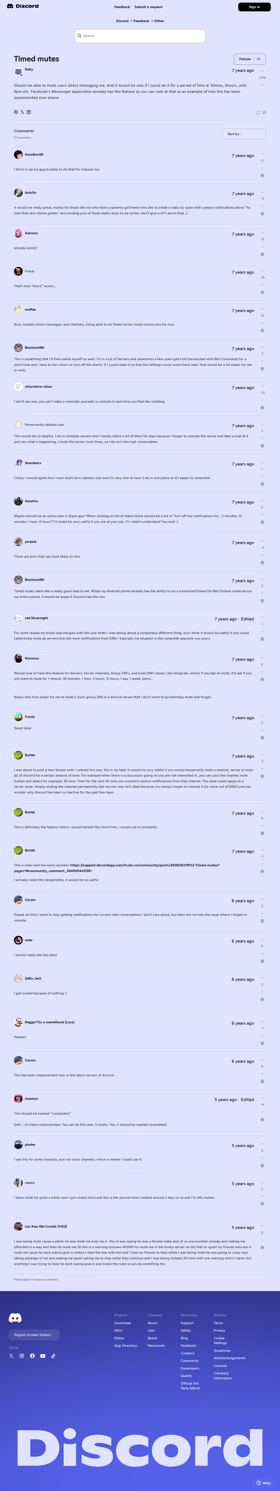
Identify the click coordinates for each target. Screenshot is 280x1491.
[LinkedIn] (29, 112)
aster (29, 940)
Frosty (30, 717)
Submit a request (149, 7)
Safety (186, 1330)
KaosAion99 (34, 154)
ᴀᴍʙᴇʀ (29, 1182)
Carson (30, 900)
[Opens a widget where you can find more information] (264, 1483)
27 (264, 112)
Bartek (30, 755)
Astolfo (30, 192)
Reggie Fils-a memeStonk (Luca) (49, 1022)
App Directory (125, 1345)
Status (119, 1338)
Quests (186, 1376)
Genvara (31, 233)
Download (122, 1323)
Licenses (220, 1366)
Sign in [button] (254, 7)
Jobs (151, 1330)
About (153, 1323)
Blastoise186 (34, 347)
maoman (31, 1098)
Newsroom (156, 1345)
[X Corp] (22, 112)
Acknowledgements (229, 1358)
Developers (190, 1368)
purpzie (30, 541)
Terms (218, 1323)
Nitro (118, 1330)
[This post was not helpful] (262, 85)
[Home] (22, 7)
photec (30, 1144)
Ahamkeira (33, 463)
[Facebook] (16, 112)
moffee (30, 309)
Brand (152, 1338)
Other (159, 21)
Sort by (234, 134)
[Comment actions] (262, 175)
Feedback (122, 7)
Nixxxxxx (32, 658)
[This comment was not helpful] (262, 168)
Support (187, 1323)
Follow (245, 59)
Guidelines (222, 1350)
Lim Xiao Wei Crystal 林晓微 (46, 1226)
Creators (187, 1353)
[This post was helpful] (262, 71)
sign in (27, 1279)
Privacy (219, 1330)
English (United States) (32, 1335)
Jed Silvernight (36, 618)
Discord (122, 21)
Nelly (29, 69)
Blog (184, 1338)
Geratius (31, 501)
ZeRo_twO (33, 978)
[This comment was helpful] (262, 154)
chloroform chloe (38, 386)
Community (190, 1360)
